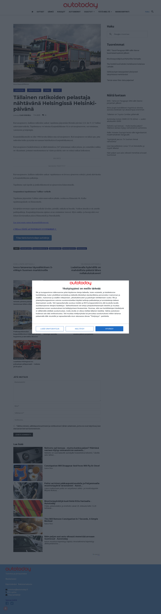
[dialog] (80, 307)
